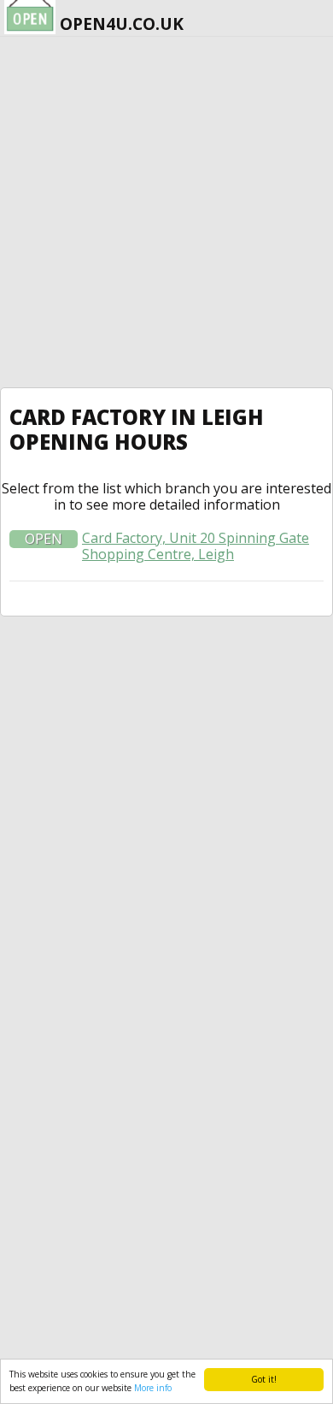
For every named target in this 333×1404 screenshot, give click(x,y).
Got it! (264, 1379)
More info (153, 1388)
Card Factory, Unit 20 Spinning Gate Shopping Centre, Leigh (195, 546)
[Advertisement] (166, 212)
